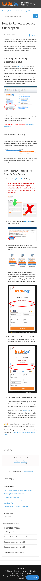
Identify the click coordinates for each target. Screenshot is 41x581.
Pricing (16, 571)
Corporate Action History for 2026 (14, 542)
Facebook (5, 450)
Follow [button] (33, 35)
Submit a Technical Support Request (15, 537)
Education (33, 571)
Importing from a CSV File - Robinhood (16, 506)
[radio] (17, 461)
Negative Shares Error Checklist (14, 552)
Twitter (8, 450)
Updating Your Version (11, 532)
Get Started (8, 571)
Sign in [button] (35, 4)
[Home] (15, 3)
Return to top (8, 479)
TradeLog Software (8, 11)
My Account (19, 66)
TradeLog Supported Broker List (14, 494)
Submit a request (28, 471)
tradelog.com (20, 568)
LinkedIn (11, 450)
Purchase (27, 221)
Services (24, 571)
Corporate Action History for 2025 (14, 547)
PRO (11, 573)
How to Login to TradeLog (12, 497)
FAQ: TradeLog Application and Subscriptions (18, 490)
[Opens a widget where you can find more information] (32, 577)
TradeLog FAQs (26, 11)
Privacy (28, 573)
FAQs (17, 11)
